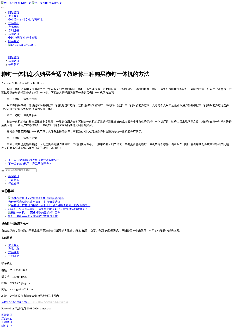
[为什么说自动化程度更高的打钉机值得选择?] (36, 198)
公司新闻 (13, 64)
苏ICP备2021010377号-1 (15, 302)
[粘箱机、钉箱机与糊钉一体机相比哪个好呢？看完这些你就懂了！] (49, 205)
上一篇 (34, 160)
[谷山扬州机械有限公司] (117, 3)
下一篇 (29, 163)
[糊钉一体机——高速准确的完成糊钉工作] (34, 212)
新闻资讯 (13, 61)
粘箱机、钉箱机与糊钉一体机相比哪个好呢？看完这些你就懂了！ (48, 208)
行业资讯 (13, 183)
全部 (11, 37)
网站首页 (13, 12)
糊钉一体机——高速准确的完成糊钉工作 (33, 216)
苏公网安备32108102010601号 (50, 302)
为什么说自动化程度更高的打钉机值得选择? (34, 201)
